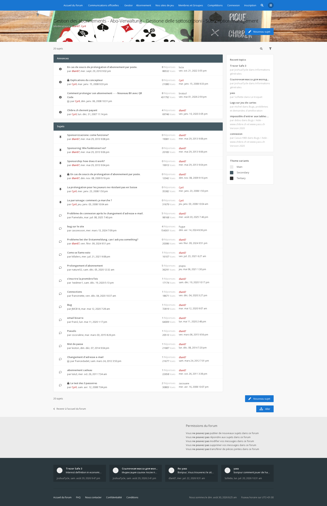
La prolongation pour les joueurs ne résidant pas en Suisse (102, 187)
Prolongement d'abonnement (85, 265)
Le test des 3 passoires (83, 383)
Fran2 (75, 322)
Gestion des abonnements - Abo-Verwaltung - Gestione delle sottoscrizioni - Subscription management (155, 21)
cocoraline (78, 335)
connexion (236, 134)
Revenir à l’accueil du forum (71, 408)
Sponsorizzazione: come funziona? (88, 135)
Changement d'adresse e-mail (85, 357)
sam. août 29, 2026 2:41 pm (141, 478)
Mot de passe (75, 344)
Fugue (182, 226)
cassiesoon (78, 230)
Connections (74, 291)
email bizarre (75, 318)
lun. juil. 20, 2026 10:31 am (248, 478)
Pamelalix (77, 217)
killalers (76, 256)
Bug (69, 304)
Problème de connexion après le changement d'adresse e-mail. (105, 213)
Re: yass (182, 468)
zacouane (184, 383)
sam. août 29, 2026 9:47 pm (85, 478)
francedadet (82, 361)
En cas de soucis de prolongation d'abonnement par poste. (102, 67)
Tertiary (241, 178)
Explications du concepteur (86, 80)
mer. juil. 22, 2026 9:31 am (191, 478)
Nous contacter (93, 497)
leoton (75, 348)
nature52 (77, 269)
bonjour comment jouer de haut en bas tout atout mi (252, 472)
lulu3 (74, 374)
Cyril (83, 26)
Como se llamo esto (78, 252)
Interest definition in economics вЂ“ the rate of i (84, 472)
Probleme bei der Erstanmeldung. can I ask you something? (102, 239)
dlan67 (76, 26)
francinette (78, 295)
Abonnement (143, 5)
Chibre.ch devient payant (82, 110)
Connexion (233, 5)
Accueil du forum (62, 497)
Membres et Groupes (190, 5)
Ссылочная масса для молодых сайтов (250, 79)
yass (232, 93)
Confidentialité (114, 497)
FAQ (78, 497)
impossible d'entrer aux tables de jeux (250, 116)
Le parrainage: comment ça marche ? (89, 200)
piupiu (182, 265)
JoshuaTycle (63, 478)
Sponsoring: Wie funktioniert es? (86, 148)
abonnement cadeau (79, 370)
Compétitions (215, 5)
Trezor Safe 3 (238, 65)
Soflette (229, 478)
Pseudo (71, 331)
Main (239, 166)
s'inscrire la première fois (82, 278)
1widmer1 (77, 282)
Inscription (250, 5)
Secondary (243, 172)
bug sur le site (75, 226)
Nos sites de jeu (165, 5)
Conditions (132, 497)
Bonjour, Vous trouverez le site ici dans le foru (196, 472)
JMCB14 (76, 308)
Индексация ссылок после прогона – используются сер (140, 472)
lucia (181, 67)
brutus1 (183, 93)
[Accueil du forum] (56, 5)
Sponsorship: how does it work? (86, 161)
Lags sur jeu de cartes (243, 102)
